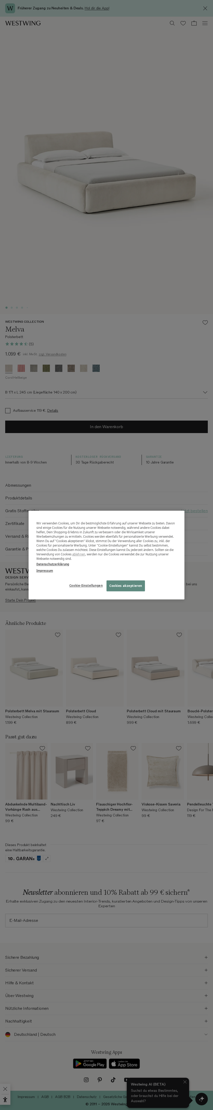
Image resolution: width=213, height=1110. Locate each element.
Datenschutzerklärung (52, 564)
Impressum (44, 571)
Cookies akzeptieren (125, 586)
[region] (106, 555)
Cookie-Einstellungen (86, 585)
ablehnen (78, 554)
